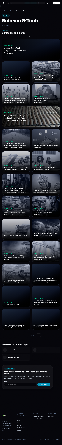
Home (18, 420)
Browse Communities (38, 416)
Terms (52, 439)
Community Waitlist (38, 419)
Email (5, 381)
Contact (57, 3)
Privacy (47, 439)
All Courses (51, 416)
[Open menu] (3, 3)
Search (19, 430)
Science (19, 423)
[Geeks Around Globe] (4, 415)
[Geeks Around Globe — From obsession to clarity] (8, 3)
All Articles (20, 418)
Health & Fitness (21, 427)
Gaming (19, 425)
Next (38, 335)
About (42, 439)
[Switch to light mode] (50, 3)
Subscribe (44, 384)
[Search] (47, 3)
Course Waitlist (52, 419)
